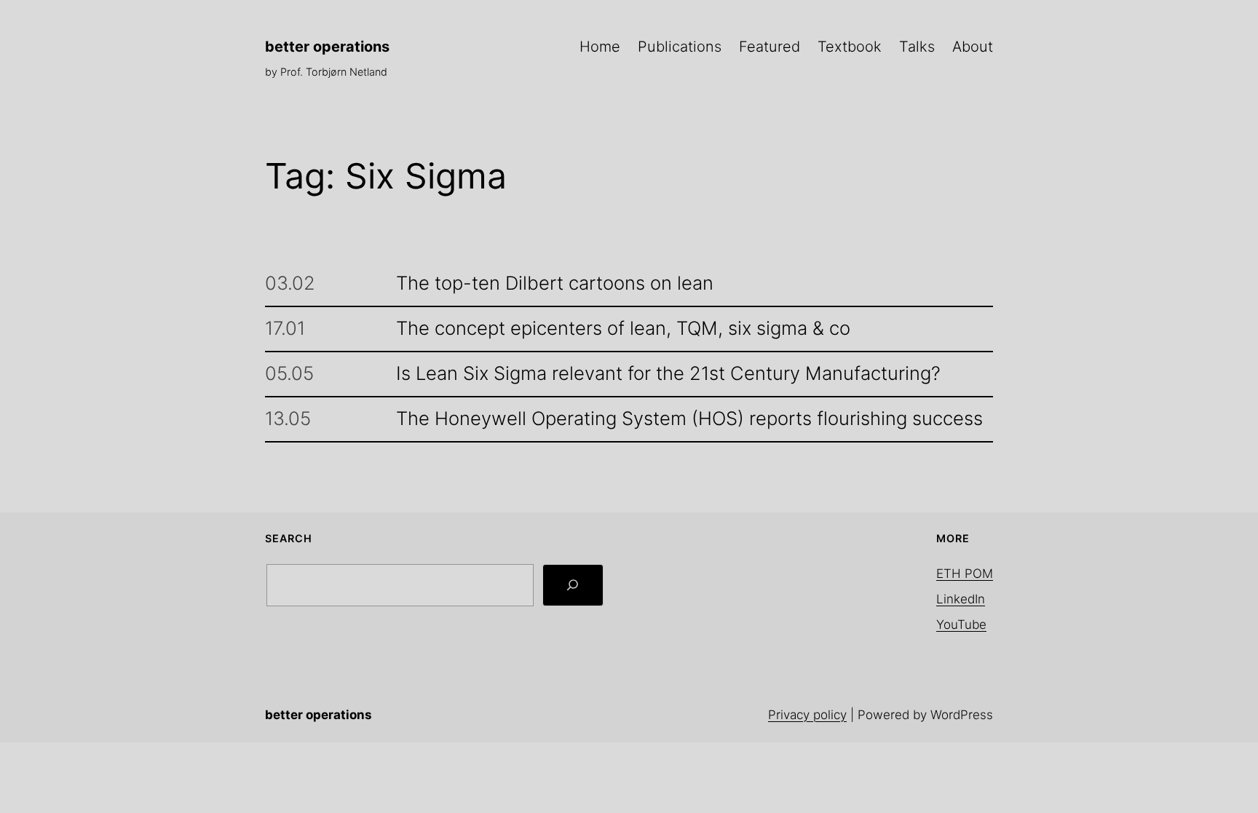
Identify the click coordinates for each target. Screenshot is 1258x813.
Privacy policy (807, 714)
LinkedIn (960, 599)
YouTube (961, 624)
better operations (327, 46)
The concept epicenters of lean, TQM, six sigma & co (623, 328)
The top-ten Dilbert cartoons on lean (554, 283)
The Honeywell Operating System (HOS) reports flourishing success (689, 418)
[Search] (573, 585)
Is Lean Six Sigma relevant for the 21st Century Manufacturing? (668, 373)
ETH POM (964, 573)
